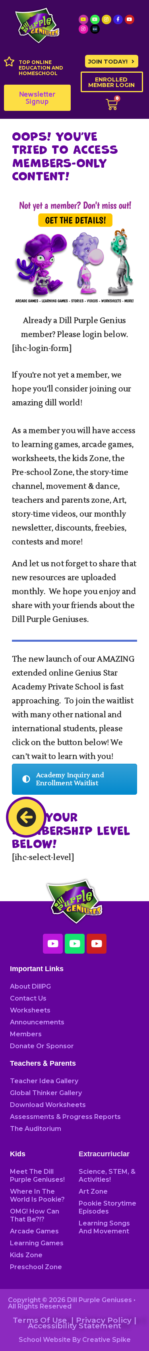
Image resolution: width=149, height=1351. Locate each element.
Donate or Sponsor (42, 1046)
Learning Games (37, 1243)
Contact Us (28, 998)
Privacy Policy (104, 1320)
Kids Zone (26, 1255)
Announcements (37, 1022)
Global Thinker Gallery (46, 1093)
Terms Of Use (40, 1320)
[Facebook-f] (118, 19)
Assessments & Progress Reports (65, 1117)
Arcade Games (34, 1231)
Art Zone (93, 1191)
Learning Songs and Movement (104, 1227)
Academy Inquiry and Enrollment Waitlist (70, 779)
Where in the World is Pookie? (37, 1195)
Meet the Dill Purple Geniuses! (37, 1175)
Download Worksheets (48, 1105)
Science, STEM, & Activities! (107, 1175)
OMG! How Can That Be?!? (34, 1215)
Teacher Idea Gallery (44, 1081)
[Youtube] (83, 19)
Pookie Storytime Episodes (107, 1207)
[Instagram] (106, 19)
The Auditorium (35, 1128)
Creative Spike (106, 1339)
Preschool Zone (36, 1267)
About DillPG (30, 986)
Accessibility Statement (75, 1325)
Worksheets (30, 1010)
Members (26, 1034)
